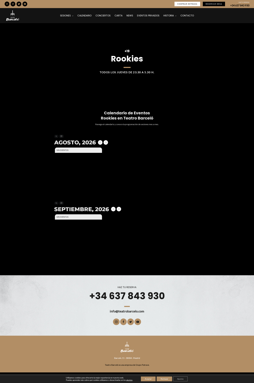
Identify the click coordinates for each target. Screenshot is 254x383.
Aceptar (148, 379)
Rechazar (164, 379)
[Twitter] (19, 4)
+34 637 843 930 (239, 5)
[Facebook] (13, 4)
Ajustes (180, 379)
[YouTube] (24, 4)
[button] (187, 4)
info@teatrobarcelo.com (127, 311)
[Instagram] (7, 4)
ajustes (129, 380)
